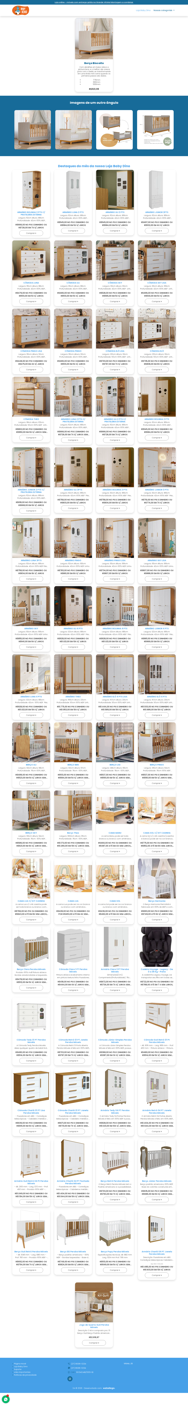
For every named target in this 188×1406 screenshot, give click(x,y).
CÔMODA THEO (31, 419)
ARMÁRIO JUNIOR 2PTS (156, 212)
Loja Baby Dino (143, 10)
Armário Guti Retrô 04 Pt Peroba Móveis (31, 1182)
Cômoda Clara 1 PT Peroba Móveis (73, 970)
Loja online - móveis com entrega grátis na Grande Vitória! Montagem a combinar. (94, 2)
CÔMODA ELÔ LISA (115, 351)
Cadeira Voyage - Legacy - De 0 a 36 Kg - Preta (157, 970)
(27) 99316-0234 (78, 1363)
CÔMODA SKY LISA (156, 282)
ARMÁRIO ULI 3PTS (73, 489)
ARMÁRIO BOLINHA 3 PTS (115, 489)
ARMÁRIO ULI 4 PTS (73, 628)
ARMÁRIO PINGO (73, 560)
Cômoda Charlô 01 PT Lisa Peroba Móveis (31, 1111)
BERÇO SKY (31, 832)
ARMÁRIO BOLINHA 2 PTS (157, 419)
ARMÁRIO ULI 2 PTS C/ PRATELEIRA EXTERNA (115, 420)
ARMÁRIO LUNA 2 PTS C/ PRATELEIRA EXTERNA (73, 420)
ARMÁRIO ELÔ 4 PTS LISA (115, 696)
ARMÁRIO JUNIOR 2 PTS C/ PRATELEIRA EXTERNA (31, 491)
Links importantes (21, 1372)
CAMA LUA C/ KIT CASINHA (31, 901)
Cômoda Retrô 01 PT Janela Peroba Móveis (73, 1041)
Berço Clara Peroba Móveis (31, 969)
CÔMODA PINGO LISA (31, 351)
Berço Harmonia (156, 901)
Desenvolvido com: (93, 1388)
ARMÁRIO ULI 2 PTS (115, 212)
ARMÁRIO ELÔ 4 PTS (157, 696)
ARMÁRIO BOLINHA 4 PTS (115, 628)
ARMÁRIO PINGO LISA (114, 560)
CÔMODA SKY (115, 282)
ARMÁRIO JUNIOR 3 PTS (157, 489)
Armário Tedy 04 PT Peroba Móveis (115, 1111)
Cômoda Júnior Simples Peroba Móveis (115, 1041)
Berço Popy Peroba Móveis (115, 1251)
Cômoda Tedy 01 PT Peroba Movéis (31, 1041)
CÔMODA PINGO (73, 351)
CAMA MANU (115, 832)
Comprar (30, 233)
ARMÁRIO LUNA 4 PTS (31, 696)
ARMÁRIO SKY (31, 628)
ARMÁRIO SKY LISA (157, 560)
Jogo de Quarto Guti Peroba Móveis (94, 1326)
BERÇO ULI (31, 764)
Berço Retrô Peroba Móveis (115, 1181)
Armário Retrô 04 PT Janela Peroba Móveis (156, 1111)
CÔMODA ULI (73, 282)
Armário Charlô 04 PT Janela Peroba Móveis (157, 1253)
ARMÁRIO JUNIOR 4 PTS (157, 628)
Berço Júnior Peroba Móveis (157, 1181)
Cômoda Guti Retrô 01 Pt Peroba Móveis (157, 1041)
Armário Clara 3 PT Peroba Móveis (115, 970)
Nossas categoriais (163, 10)
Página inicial (19, 1363)
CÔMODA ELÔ (157, 351)
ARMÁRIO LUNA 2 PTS (73, 212)
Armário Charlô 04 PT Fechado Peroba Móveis (73, 1182)
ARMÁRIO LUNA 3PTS (31, 560)
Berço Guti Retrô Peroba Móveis (31, 1251)
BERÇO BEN (73, 764)
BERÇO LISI (115, 764)
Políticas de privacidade (25, 1375)
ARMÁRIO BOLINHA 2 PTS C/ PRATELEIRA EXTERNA (31, 213)
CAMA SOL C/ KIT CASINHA (156, 832)
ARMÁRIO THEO (73, 696)
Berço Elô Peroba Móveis (73, 1251)
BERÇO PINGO (157, 764)
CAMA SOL (115, 901)
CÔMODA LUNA (31, 282)
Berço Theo (73, 832)
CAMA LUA (73, 901)
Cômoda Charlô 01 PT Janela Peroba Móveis (73, 1111)
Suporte (17, 1369)
